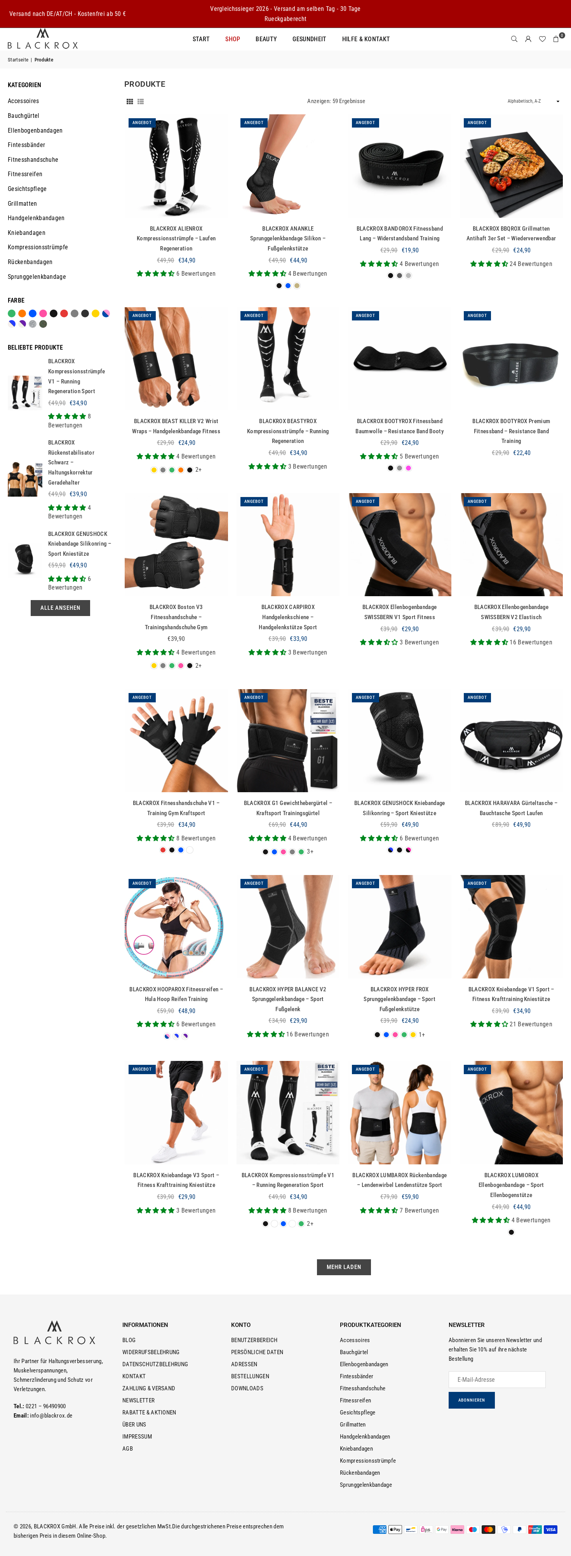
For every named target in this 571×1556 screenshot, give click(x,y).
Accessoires (23, 101)
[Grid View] (129, 101)
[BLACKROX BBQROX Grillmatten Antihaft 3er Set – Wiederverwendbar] (511, 166)
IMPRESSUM (137, 1436)
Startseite (18, 60)
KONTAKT (134, 1376)
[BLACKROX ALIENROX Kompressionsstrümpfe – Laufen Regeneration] (176, 166)
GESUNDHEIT (309, 39)
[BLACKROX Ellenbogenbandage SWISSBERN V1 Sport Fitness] (399, 545)
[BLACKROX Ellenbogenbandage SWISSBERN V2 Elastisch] (511, 545)
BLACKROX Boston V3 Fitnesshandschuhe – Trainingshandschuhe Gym (176, 617)
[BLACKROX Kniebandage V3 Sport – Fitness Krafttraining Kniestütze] (176, 1112)
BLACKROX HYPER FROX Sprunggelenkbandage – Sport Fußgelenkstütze (399, 999)
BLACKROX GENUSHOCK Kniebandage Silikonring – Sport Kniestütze (79, 543)
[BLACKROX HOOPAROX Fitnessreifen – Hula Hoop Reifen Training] (176, 926)
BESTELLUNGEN (250, 1376)
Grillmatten (22, 203)
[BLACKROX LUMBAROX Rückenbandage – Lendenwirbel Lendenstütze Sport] (399, 1112)
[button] (556, 39)
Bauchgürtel (24, 115)
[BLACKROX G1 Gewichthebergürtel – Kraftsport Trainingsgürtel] (288, 741)
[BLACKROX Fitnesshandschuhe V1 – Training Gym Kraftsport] (176, 741)
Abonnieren (471, 1400)
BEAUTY (266, 39)
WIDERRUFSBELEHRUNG (151, 1352)
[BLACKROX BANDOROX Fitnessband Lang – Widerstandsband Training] (399, 166)
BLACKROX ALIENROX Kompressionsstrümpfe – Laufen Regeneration (176, 238)
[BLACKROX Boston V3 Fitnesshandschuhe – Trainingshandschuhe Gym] (176, 545)
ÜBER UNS (134, 1424)
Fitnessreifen (25, 174)
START (201, 39)
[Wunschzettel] (542, 39)
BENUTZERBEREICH (254, 1340)
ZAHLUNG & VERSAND (148, 1388)
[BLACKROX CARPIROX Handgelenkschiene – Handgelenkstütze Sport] (288, 545)
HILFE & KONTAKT (366, 39)
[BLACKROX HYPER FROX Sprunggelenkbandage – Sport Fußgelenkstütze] (399, 926)
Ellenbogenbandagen (35, 130)
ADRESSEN (244, 1364)
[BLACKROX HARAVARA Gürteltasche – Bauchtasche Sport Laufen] (511, 741)
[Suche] (514, 39)
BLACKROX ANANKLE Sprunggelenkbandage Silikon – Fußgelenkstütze (288, 238)
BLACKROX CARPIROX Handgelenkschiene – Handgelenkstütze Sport (288, 617)
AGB (127, 1448)
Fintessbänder (26, 145)
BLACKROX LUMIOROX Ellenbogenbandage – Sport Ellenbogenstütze (511, 1185)
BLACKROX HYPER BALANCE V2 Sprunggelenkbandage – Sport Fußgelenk (287, 999)
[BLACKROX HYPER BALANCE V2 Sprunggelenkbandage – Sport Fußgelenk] (288, 926)
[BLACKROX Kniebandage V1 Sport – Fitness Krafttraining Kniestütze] (511, 926)
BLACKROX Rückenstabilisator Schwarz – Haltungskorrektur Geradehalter (71, 462)
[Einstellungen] (528, 39)
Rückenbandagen (30, 262)
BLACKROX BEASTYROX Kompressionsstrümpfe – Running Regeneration (288, 431)
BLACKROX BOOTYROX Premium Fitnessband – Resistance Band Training (511, 431)
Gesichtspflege (27, 189)
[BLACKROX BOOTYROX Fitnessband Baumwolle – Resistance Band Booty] (399, 359)
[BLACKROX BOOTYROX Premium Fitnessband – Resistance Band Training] (511, 359)
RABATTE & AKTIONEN (149, 1412)
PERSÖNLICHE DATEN (257, 1352)
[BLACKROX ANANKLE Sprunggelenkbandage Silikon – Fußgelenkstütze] (288, 166)
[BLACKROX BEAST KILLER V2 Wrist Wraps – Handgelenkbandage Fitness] (176, 359)
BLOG (129, 1340)
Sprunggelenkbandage (37, 276)
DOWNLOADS (247, 1388)
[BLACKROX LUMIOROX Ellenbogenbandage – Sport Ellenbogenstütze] (511, 1112)
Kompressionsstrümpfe (38, 247)
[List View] (140, 101)
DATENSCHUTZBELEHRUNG (155, 1364)
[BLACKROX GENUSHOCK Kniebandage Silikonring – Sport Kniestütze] (399, 741)
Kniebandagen (26, 232)
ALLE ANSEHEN (60, 607)
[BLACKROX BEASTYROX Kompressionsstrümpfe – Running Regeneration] (288, 359)
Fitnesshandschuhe (33, 159)
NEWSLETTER (138, 1400)
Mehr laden (344, 1267)
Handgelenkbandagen (36, 218)
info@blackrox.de (51, 1415)
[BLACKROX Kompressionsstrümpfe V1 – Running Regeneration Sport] (288, 1112)
